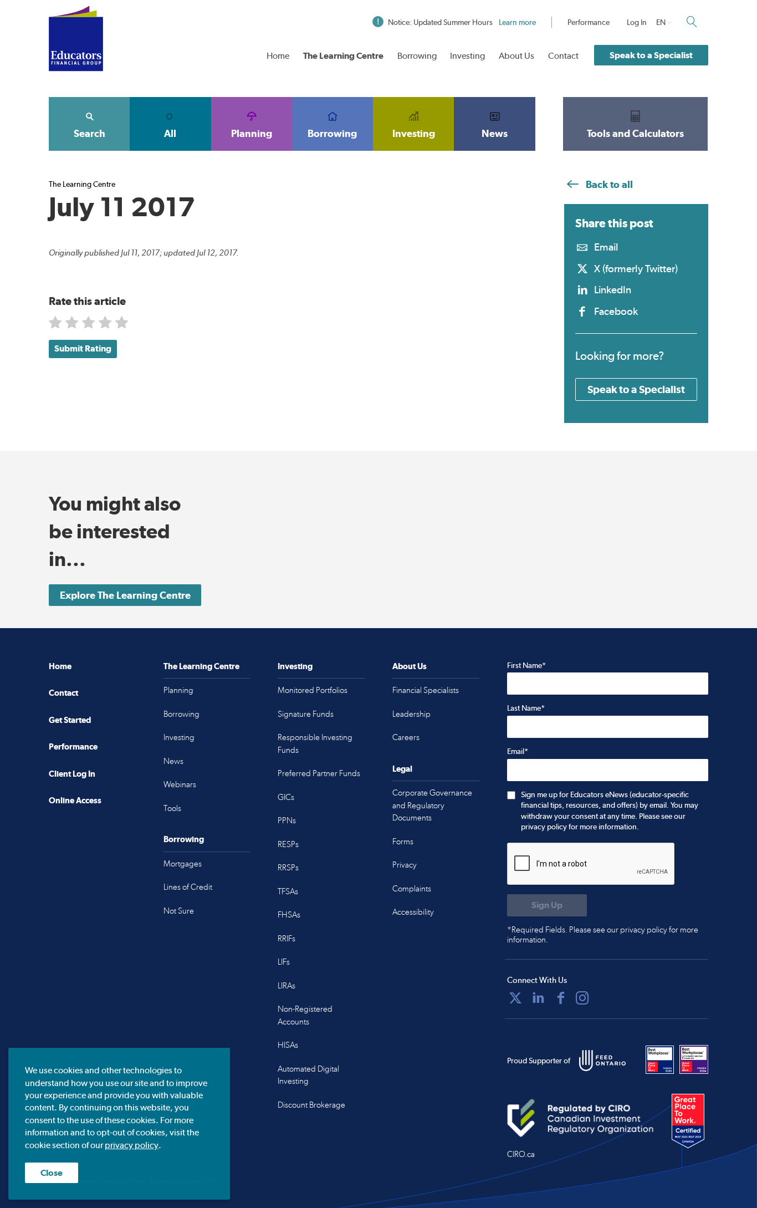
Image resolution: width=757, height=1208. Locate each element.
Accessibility (413, 912)
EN (661, 22)
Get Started (70, 720)
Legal (402, 768)
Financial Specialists (425, 690)
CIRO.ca (521, 1154)
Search (89, 133)
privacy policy (131, 1145)
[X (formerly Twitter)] (515, 998)
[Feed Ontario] (602, 1060)
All (170, 133)
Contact (563, 55)
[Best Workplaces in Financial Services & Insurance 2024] (693, 1059)
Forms (402, 842)
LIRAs (286, 986)
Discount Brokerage (311, 1105)
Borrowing (417, 55)
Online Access (75, 800)
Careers (406, 737)
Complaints (411, 889)
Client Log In (72, 773)
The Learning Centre (343, 55)
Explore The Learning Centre (125, 595)
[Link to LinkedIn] (538, 998)
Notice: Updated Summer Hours (462, 22)
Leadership (411, 714)
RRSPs (288, 868)
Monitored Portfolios (312, 690)
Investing (467, 55)
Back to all (608, 184)
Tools (172, 808)
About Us (516, 55)
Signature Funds (306, 714)
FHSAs (289, 915)
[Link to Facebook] (561, 998)
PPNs (287, 820)
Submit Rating (82, 348)
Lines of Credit (187, 887)
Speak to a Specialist (651, 55)
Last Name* (526, 708)
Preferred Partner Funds (319, 773)
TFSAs (288, 891)
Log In (637, 22)
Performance (588, 22)
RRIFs (286, 939)
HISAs (288, 1045)
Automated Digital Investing (308, 1075)
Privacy (404, 865)
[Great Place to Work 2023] (660, 1059)
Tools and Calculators (635, 133)
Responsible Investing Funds (315, 743)
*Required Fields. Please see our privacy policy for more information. (602, 935)
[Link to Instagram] (582, 998)
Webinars (179, 784)
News (495, 133)
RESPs (288, 844)
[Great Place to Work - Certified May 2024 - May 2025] (688, 1121)
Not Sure (178, 911)
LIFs (284, 962)
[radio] (56, 324)
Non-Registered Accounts (305, 1015)
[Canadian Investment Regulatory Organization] (580, 1117)
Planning (251, 133)
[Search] (691, 21)
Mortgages (182, 864)
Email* (517, 751)
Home (278, 55)
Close (51, 1173)
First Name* (526, 665)
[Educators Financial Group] (76, 39)
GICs (286, 797)
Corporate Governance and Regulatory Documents (432, 805)
